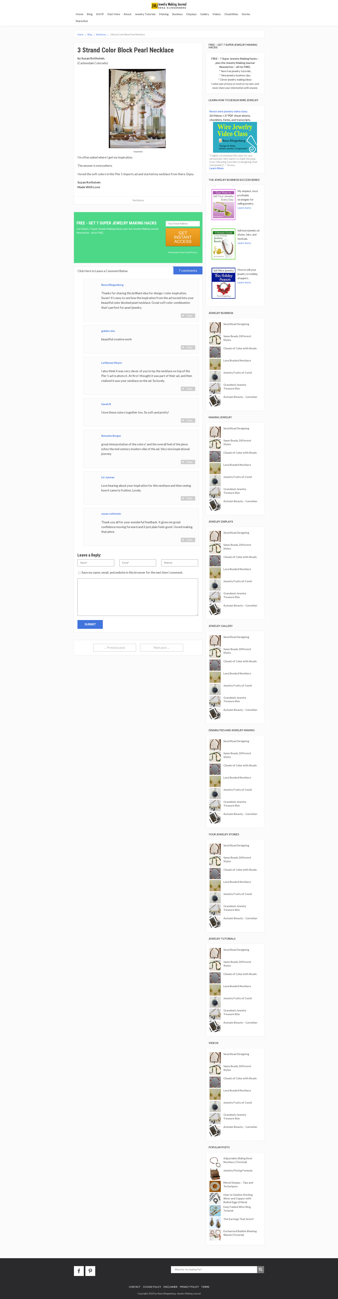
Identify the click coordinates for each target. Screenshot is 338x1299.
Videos (216, 14)
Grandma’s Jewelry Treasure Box (234, 386)
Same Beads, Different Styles (237, 338)
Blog (90, 14)
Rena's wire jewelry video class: (228, 111)
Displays (191, 14)
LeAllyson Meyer (111, 362)
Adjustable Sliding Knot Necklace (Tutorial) (237, 1160)
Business (177, 14)
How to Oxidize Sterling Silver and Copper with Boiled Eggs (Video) (238, 1198)
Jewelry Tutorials (145, 14)
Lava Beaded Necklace (237, 360)
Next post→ (162, 647)
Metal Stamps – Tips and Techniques (238, 1184)
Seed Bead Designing (236, 324)
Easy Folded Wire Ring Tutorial (237, 1208)
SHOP (100, 14)
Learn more (244, 207)
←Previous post (114, 647)
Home (79, 14)
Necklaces (138, 200)
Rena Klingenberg (112, 284)
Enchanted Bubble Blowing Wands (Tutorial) (240, 1233)
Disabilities (231, 14)
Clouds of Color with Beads (240, 348)
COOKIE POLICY (152, 1286)
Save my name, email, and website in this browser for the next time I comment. (132, 572)
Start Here (113, 14)
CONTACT (135, 1286)
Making (164, 14)
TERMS (205, 1286)
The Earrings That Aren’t (238, 1219)
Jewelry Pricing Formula (237, 1170)
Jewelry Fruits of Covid (237, 372)
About (127, 14)
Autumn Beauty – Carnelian (240, 396)
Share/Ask (82, 21)
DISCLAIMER (170, 1286)
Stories (246, 14)
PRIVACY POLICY (189, 1286)
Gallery (204, 14)
